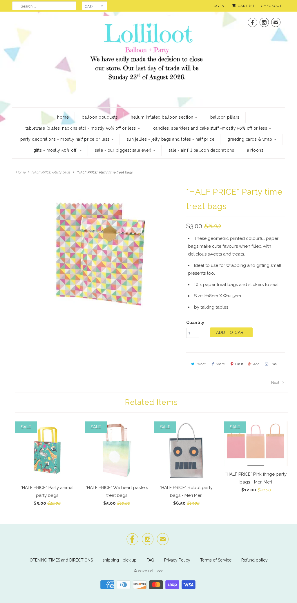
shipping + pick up (120, 560)
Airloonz (255, 150)
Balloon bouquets (100, 117)
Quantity (195, 322)
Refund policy (254, 560)
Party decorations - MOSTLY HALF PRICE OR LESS (65, 139)
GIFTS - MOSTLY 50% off (55, 150)
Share (220, 364)
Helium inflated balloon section (162, 117)
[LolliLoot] (148, 58)
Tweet (201, 364)
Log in (217, 6)
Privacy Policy (177, 560)
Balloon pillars (225, 117)
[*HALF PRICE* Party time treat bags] (96, 254)
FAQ (150, 560)
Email (274, 364)
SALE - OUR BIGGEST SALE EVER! (123, 150)
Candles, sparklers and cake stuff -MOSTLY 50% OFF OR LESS (210, 128)
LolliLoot (155, 571)
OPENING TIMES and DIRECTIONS (61, 560)
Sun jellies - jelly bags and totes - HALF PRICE (171, 139)
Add (256, 364)
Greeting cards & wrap (249, 139)
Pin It (239, 364)
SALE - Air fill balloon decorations (201, 150)
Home (63, 117)
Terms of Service (215, 560)
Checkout (271, 6)
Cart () (245, 6)
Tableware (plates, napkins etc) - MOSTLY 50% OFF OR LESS (81, 128)
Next (275, 382)
